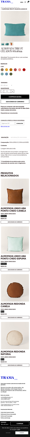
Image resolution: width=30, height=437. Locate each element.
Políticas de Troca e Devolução (8, 414)
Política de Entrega (5, 417)
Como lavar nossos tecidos (7, 412)
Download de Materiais (6, 409)
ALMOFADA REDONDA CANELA (13, 305)
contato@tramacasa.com (7, 397)
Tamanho (4, 82)
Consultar (19, 123)
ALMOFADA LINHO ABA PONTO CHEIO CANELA (13, 209)
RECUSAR (8, 432)
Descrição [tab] (5, 137)
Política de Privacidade (6, 416)
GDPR (18, 429)
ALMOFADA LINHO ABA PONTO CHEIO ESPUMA (13, 257)
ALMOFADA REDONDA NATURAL (13, 352)
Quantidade (5, 88)
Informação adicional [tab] (19, 137)
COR (2, 66)
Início (3, 7)
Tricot (17, 7)
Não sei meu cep (5, 126)
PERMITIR (22, 432)
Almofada (9, 7)
